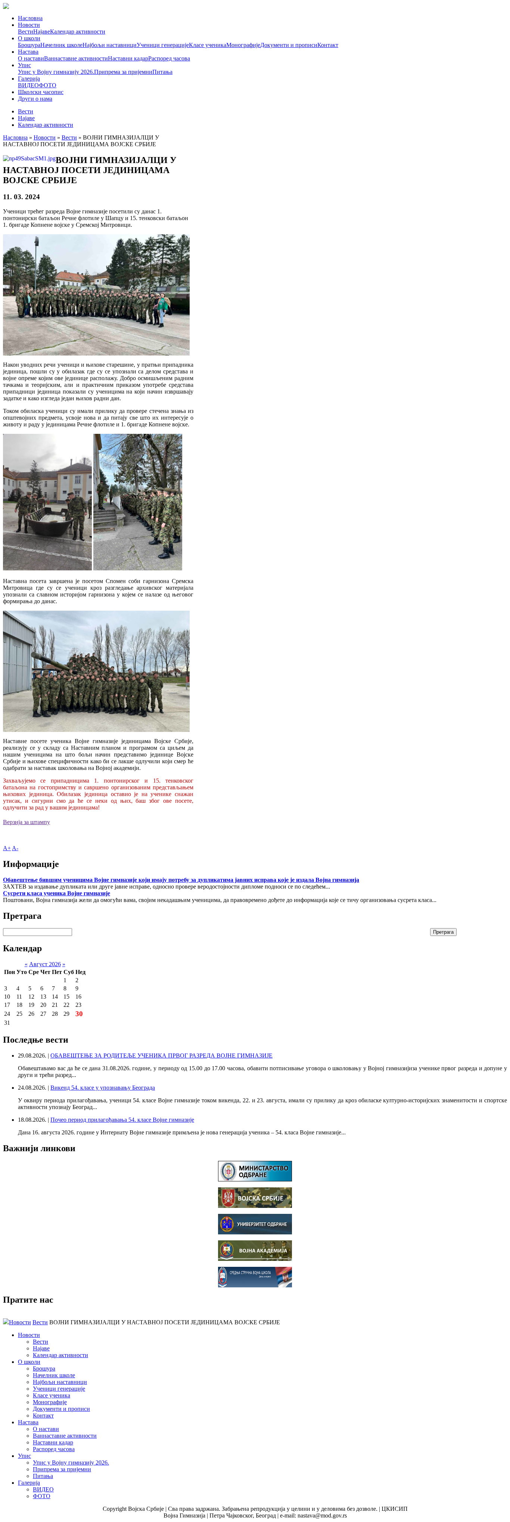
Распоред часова (169, 58)
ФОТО (47, 85)
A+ (7, 848)
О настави (31, 58)
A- (15, 848)
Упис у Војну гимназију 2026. (56, 72)
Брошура (29, 45)
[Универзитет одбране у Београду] (255, 1232)
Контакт (327, 45)
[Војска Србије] (255, 1206)
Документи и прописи (288, 45)
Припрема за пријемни (123, 72)
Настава (28, 51)
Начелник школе (61, 45)
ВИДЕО (28, 85)
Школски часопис (40, 92)
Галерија (29, 78)
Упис (24, 65)
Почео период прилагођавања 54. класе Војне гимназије (122, 1120)
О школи (29, 38)
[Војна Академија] (255, 1259)
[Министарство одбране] (255, 1179)
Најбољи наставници (110, 45)
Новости (29, 25)
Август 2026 (45, 964)
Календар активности (77, 31)
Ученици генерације (163, 45)
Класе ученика (207, 45)
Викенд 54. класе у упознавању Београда (102, 1087)
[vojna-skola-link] (255, 1285)
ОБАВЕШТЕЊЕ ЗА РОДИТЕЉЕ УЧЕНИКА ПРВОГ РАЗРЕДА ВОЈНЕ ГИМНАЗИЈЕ (161, 1055)
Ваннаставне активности (76, 58)
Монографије (243, 45)
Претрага (443, 932)
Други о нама (35, 98)
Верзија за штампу (26, 822)
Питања (162, 72)
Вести (25, 31)
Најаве (41, 31)
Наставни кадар (128, 58)
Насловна (30, 18)
